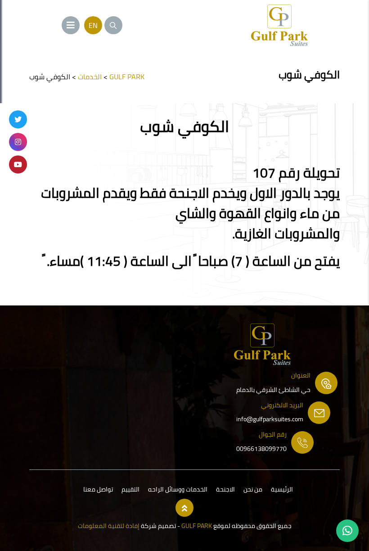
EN (93, 25)
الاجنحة (225, 489)
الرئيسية (282, 489)
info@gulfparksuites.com (269, 419)
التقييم (131, 489)
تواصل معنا (98, 489)
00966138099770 (261, 449)
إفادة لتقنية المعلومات (109, 526)
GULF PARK (196, 526)
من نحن (252, 489)
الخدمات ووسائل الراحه (177, 489)
